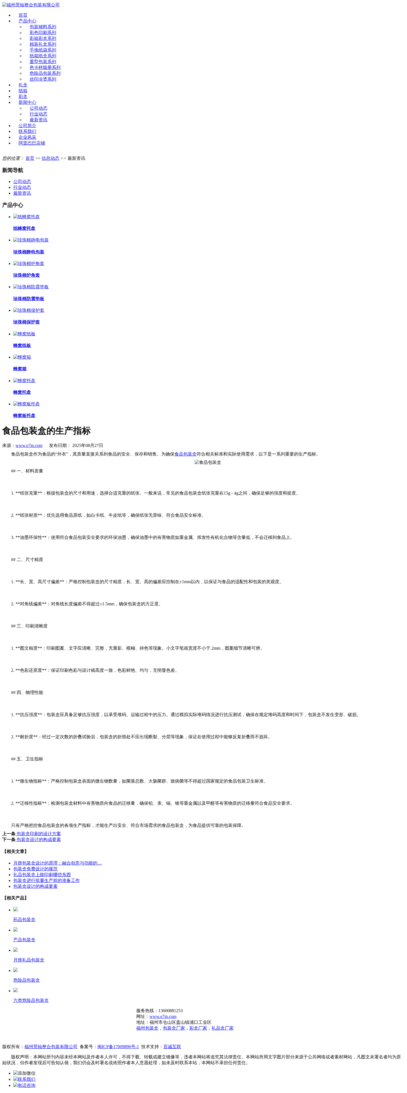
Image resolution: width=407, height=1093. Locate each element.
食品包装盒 (185, 454)
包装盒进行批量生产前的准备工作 (46, 880)
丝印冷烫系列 (43, 79)
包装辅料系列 (43, 26)
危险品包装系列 (45, 73)
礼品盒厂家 (223, 1028)
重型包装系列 (43, 61)
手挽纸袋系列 (43, 50)
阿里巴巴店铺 (32, 143)
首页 (23, 15)
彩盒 (23, 96)
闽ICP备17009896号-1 (118, 1046)
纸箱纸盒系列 (43, 55)
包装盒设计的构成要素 (38, 839)
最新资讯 (38, 119)
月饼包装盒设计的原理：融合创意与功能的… (57, 863)
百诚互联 (172, 1046)
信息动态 (50, 158)
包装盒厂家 (174, 1028)
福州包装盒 (147, 1028)
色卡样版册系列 (45, 67)
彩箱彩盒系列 (43, 38)
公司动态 (38, 108)
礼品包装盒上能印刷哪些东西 (42, 874)
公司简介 (27, 125)
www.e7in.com (29, 445)
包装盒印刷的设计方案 (38, 833)
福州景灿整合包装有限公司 (51, 1046)
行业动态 (38, 114)
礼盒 (23, 85)
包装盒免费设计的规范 (35, 868)
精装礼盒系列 (43, 44)
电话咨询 (26, 1085)
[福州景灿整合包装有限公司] (31, 4)
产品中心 (27, 21)
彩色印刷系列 (43, 32)
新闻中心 (27, 102)
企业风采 (27, 137)
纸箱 (23, 90)
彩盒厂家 (198, 1028)
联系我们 (27, 131)
